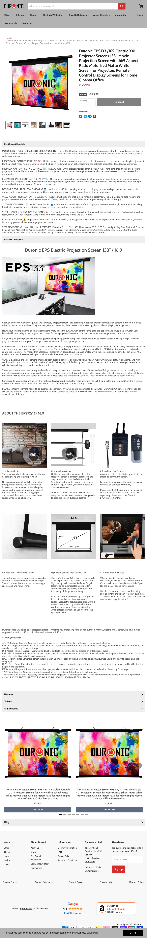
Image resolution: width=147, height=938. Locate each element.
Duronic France (18, 882)
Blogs (33, 852)
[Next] (139, 766)
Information (121, 15)
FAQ (60, 852)
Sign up (118, 869)
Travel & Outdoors (78, 15)
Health (7, 860)
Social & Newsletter (40, 863)
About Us (35, 848)
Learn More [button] (92, 933)
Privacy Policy (64, 856)
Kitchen (20, 15)
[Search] (121, 6)
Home (33, 15)
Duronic (86, 84)
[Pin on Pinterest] (94, 116)
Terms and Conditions (67, 860)
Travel (6, 864)
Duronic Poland (136, 882)
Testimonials (36, 868)
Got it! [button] (133, 933)
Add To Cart (37, 810)
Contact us (27, 23)
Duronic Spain (84, 882)
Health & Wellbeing (53, 15)
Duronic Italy (114, 882)
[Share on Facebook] (80, 116)
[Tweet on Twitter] (85, 116)
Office (7, 15)
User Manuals (10, 23)
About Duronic (101, 15)
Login (140, 15)
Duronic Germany (51, 882)
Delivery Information (67, 848)
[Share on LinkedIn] (90, 116)
